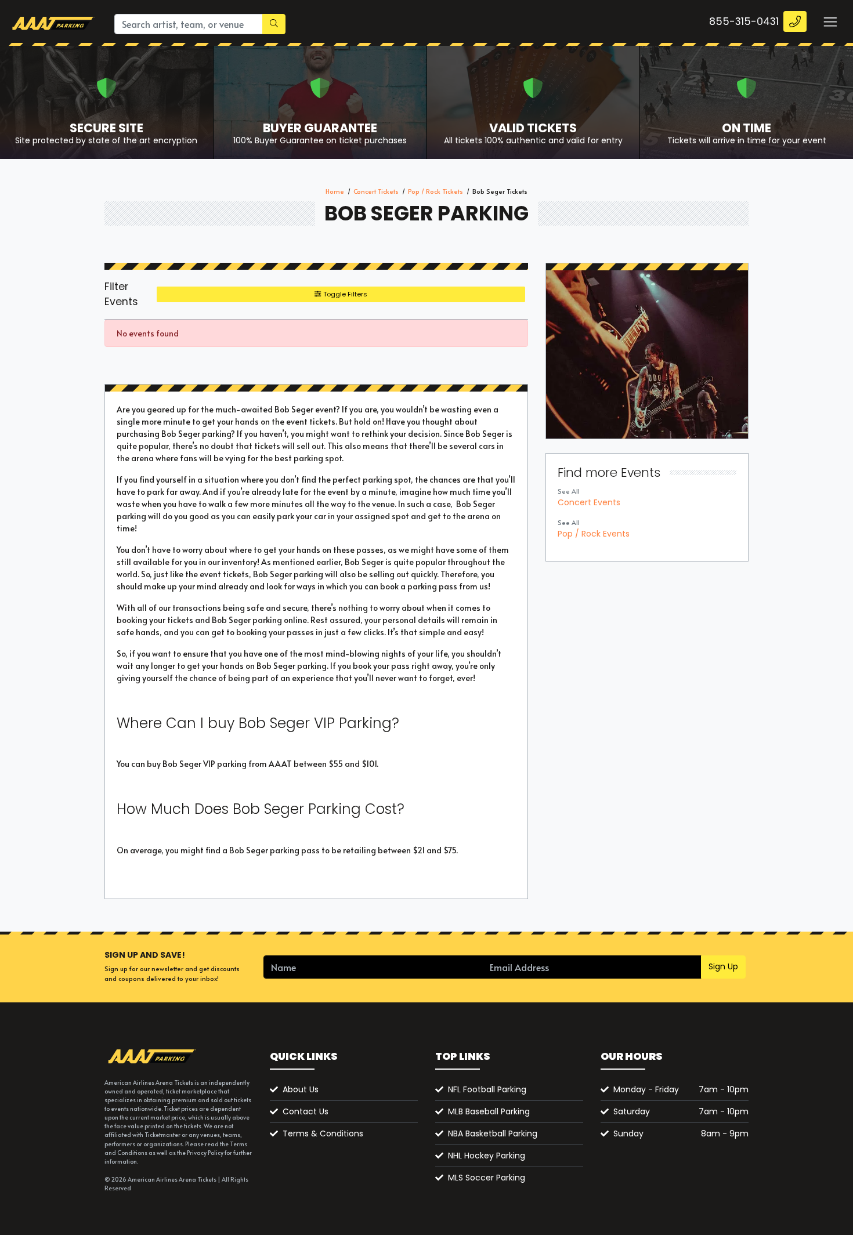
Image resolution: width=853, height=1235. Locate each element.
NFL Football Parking (487, 1089)
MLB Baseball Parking (489, 1111)
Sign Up (723, 966)
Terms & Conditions (323, 1133)
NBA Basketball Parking (492, 1133)
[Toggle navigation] (829, 21)
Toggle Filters (344, 294)
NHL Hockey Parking (486, 1155)
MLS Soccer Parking (486, 1177)
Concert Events (589, 502)
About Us (301, 1089)
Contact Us (305, 1111)
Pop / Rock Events (594, 533)
